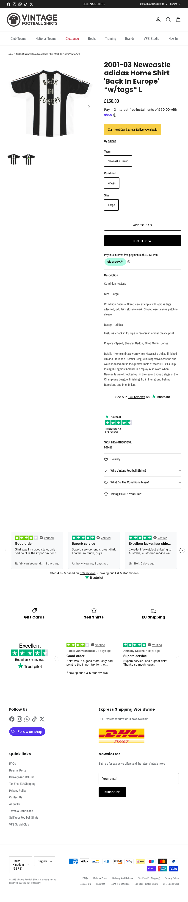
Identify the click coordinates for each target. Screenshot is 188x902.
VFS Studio (151, 38)
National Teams (46, 38)
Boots (92, 38)
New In (173, 38)
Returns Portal (17, 770)
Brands (130, 38)
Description (111, 275)
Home (10, 54)
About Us (14, 804)
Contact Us (15, 797)
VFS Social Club (19, 824)
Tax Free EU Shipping (22, 784)
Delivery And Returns (21, 777)
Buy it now (142, 241)
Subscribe (112, 792)
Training (110, 38)
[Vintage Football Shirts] (32, 20)
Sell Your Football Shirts (23, 817)
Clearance (72, 38)
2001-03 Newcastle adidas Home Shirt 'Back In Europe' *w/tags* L (48, 54)
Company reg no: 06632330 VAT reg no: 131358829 (33, 881)
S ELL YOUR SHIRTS (94, 4)
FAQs (12, 763)
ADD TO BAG (142, 225)
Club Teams (18, 38)
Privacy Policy (17, 791)
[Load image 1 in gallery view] (50, 104)
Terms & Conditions (21, 811)
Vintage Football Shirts (28, 879)
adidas (112, 141)
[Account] (157, 20)
